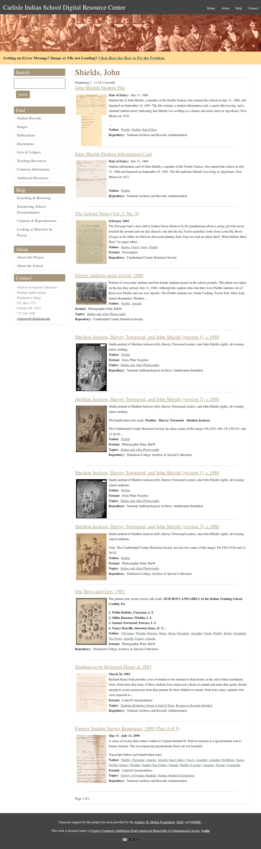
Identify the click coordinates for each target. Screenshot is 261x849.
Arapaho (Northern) (222, 760)
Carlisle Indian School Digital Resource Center (64, 7)
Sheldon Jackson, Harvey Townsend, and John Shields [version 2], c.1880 (147, 399)
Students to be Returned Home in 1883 (113, 666)
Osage (135, 247)
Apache (137, 303)
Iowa (144, 247)
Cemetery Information (33, 169)
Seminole (240, 633)
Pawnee (152, 633)
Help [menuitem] (239, 8)
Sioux (163, 633)
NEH (179, 822)
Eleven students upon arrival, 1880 (109, 275)
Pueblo (125, 129)
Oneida (173, 765)
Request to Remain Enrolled (194, 705)
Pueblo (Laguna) (190, 765)
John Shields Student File (100, 87)
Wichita (141, 633)
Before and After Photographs (106, 314)
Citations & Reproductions (36, 220)
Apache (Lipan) (134, 638)
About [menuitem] (225, 8)
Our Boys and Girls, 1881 (100, 591)
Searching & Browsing (34, 197)
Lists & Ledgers (29, 152)
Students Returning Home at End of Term (147, 705)
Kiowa (125, 247)
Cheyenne (127, 633)
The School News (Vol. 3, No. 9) (107, 213)
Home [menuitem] (211, 8)
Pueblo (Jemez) (118, 765)
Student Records (29, 117)
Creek (207, 633)
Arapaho (196, 633)
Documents (25, 143)
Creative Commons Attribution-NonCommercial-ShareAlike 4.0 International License (145, 830)
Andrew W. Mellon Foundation (154, 822)
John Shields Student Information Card (113, 154)
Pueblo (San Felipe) (144, 129)
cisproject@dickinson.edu (33, 318)
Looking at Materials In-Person (35, 232)
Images (22, 126)
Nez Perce (115, 638)
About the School (30, 265)
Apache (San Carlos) (171, 760)
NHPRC (195, 822)
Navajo (220, 765)
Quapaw (208, 765)
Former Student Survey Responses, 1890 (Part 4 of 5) (127, 728)
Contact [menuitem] (253, 8)
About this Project (30, 257)
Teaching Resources (31, 160)
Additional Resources (33, 177)
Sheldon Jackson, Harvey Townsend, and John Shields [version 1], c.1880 (147, 337)
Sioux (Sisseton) (178, 633)
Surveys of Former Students (138, 775)
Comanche (233, 765)
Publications (26, 135)
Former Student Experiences (176, 775)
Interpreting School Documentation (31, 209)
